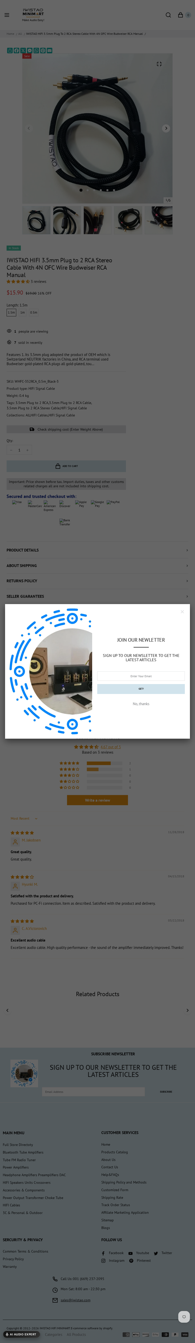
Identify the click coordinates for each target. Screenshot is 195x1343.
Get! (141, 688)
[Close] (182, 612)
